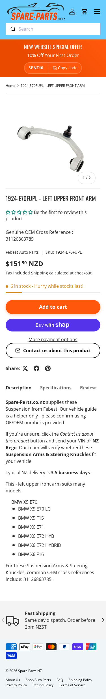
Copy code (67, 67)
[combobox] (53, 29)
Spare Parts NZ (30, 670)
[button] (84, 11)
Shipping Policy (80, 679)
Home (10, 85)
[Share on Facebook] (36, 368)
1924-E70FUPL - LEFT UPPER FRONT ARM (53, 85)
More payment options (53, 339)
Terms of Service (72, 685)
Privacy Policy (16, 685)
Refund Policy (43, 685)
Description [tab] (19, 388)
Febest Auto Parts (22, 252)
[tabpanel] (53, 491)
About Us (13, 679)
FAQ (60, 679)
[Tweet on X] (25, 368)
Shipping (39, 273)
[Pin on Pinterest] (47, 368)
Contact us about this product (57, 350)
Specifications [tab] (56, 388)
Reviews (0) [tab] (92, 388)
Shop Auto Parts (38, 679)
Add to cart (53, 306)
